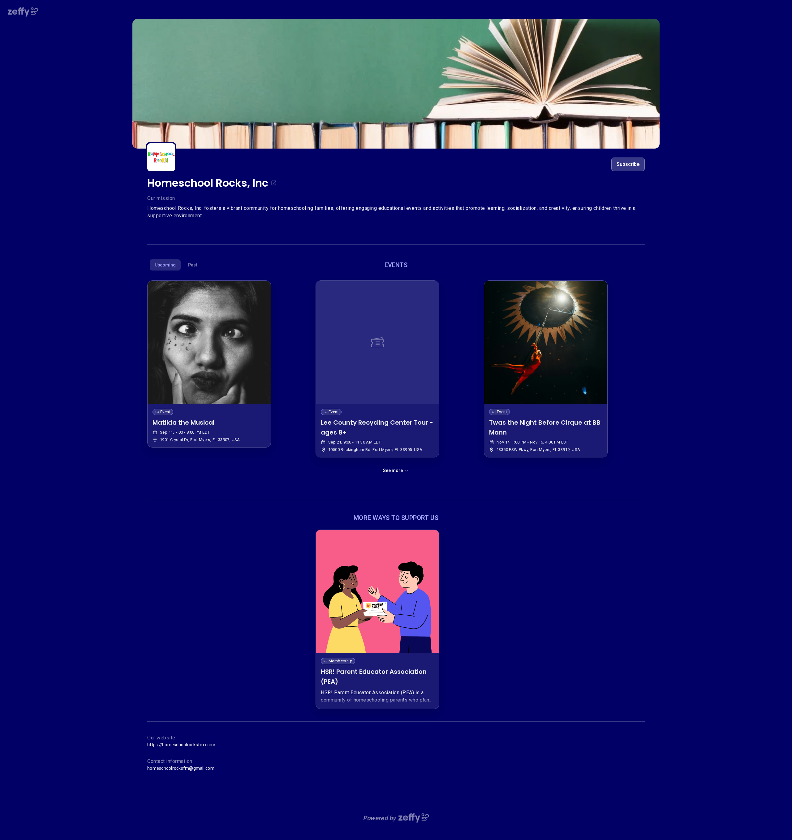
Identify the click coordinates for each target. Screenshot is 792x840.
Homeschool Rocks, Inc (207, 183)
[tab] (165, 265)
